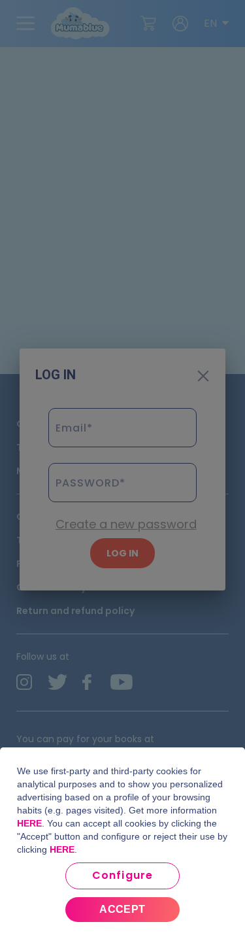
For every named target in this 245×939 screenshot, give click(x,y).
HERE (29, 823)
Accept (122, 909)
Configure (122, 875)
